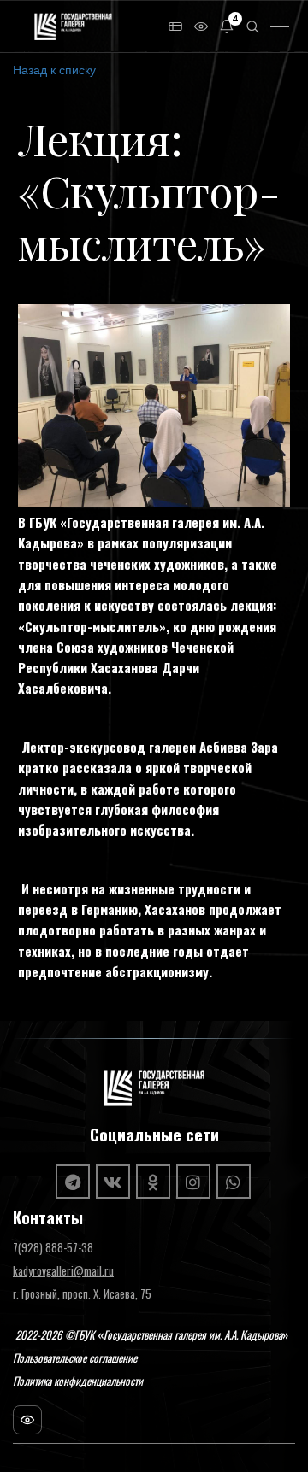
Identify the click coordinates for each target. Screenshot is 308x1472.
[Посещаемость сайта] (27, 1419)
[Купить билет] (175, 26)
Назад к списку (54, 69)
